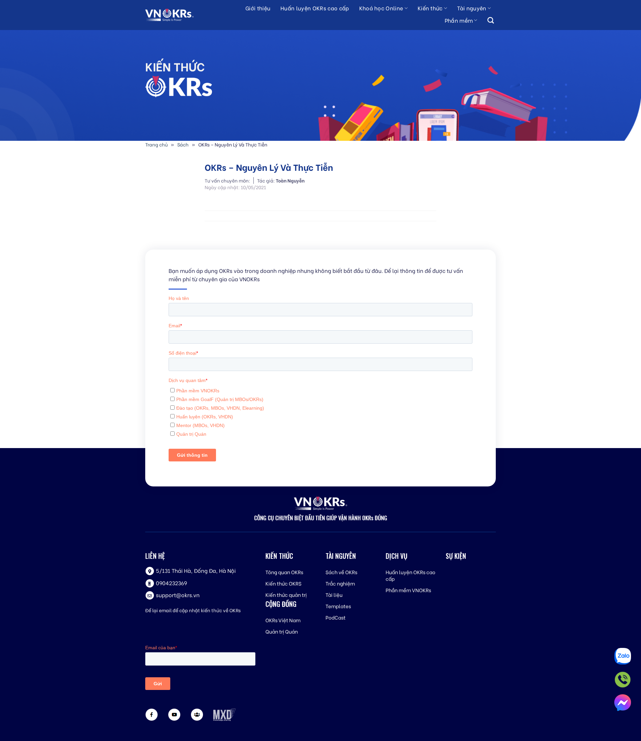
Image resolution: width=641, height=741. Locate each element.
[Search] (490, 20)
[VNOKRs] (175, 15)
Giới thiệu (257, 8)
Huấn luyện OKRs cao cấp (314, 8)
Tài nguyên (471, 8)
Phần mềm (459, 20)
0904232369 (171, 583)
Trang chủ (156, 144)
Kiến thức (430, 8)
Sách (183, 144)
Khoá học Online (381, 8)
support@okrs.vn (178, 595)
